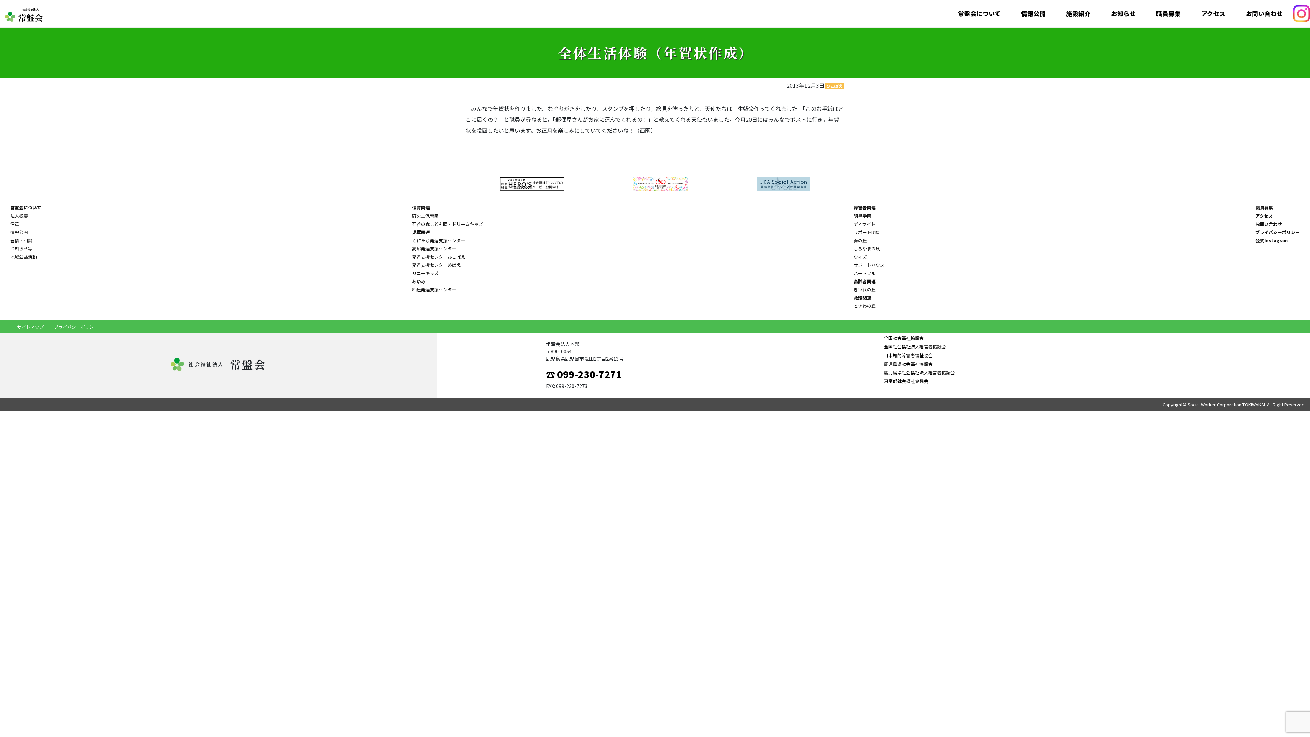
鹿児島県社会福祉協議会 (908, 364)
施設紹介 (1078, 13)
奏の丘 (860, 240)
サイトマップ (30, 326)
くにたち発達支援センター (438, 240)
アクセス (1213, 13)
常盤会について (979, 13)
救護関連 (862, 297)
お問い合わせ (1264, 13)
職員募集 (1168, 13)
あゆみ (418, 281)
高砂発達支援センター (434, 248)
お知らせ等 (21, 248)
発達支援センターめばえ (436, 265)
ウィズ (860, 257)
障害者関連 (865, 207)
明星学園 (862, 216)
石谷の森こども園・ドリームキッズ (447, 224)
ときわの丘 (865, 306)
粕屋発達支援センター (434, 289)
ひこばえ (834, 86)
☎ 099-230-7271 (584, 374)
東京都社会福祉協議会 (906, 381)
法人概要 (19, 216)
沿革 (14, 224)
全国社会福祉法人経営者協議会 (915, 346)
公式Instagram (1271, 240)
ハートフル (865, 273)
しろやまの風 (867, 248)
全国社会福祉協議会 (904, 338)
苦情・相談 (21, 240)
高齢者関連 (865, 281)
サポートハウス (869, 265)
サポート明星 (867, 232)
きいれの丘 (865, 289)
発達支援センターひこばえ (438, 257)
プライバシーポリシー (1277, 232)
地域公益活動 (23, 257)
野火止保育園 (425, 216)
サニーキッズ (425, 273)
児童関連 (421, 232)
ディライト (864, 224)
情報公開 (1033, 13)
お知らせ (1123, 13)
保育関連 (421, 207)
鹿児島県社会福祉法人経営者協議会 (919, 372)
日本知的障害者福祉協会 (908, 355)
